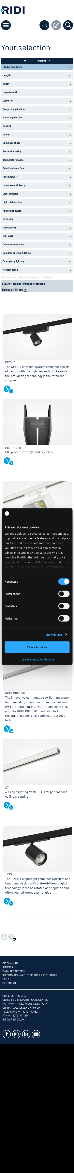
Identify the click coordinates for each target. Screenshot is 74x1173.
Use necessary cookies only (37, 659)
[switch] (63, 594)
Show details (53, 634)
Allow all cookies (37, 647)
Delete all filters (12, 289)
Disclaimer (10, 963)
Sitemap (7, 967)
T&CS (5, 979)
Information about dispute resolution (29, 975)
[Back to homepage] (13, 10)
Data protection (13, 971)
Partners (9, 983)
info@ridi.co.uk (13, 1019)
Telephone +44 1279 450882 (20, 1011)
